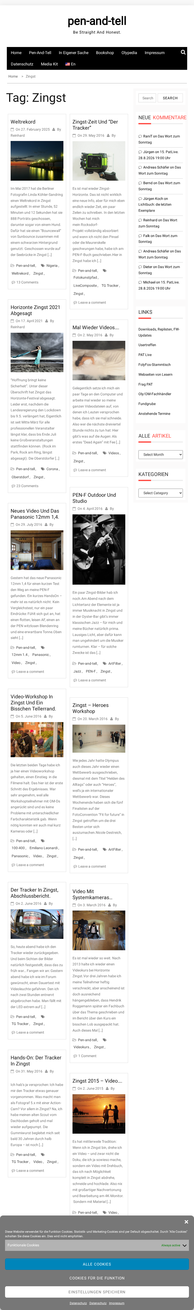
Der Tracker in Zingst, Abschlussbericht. (34, 893)
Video (16, 663)
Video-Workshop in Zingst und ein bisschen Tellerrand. (33, 703)
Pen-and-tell (40, 52)
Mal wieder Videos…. (95, 327)
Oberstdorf (20, 477)
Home (16, 52)
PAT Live (145, 355)
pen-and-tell (97, 21)
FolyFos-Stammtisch (154, 365)
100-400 (18, 848)
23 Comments (27, 486)
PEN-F (91, 671)
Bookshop (105, 52)
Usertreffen (147, 345)
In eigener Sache (73, 52)
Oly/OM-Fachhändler (154, 394)
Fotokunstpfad (85, 277)
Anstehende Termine (154, 414)
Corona (52, 469)
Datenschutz (78, 1303)
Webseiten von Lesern (155, 374)
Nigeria (52, 266)
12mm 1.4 (20, 655)
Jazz (77, 671)
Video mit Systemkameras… (92, 894)
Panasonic (40, 655)
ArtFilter (114, 663)
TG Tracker (20, 1024)
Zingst (38, 273)
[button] (186, 1221)
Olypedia (129, 52)
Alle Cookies (97, 1264)
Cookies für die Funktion (97, 1278)
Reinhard (18, 135)
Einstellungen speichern (97, 1292)
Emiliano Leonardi (44, 848)
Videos (113, 453)
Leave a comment (30, 672)
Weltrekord (23, 122)
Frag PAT (145, 384)
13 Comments (27, 282)
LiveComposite (85, 285)
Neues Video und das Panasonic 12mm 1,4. (35, 514)
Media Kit (49, 64)
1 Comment (87, 1056)
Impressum (117, 1303)
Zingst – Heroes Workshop (90, 708)
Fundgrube (147, 404)
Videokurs (81, 1047)
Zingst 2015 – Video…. (97, 1081)
